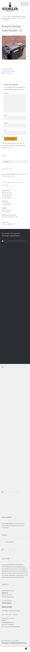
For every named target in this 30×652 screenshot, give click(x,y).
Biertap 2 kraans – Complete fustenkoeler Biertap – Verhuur (8, 71)
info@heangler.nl (6, 603)
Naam (6, 115)
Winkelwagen (23, 648)
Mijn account (5, 649)
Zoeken (15, 649)
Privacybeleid (5, 643)
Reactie (6, 93)
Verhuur (9, 16)
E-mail (6, 123)
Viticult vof (5, 593)
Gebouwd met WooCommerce (18, 643)
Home (4, 16)
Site (5, 130)
